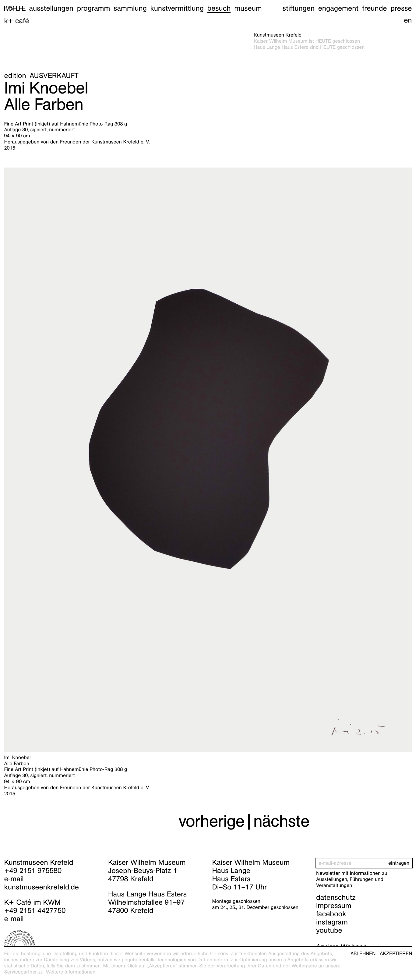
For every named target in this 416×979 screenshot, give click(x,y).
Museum (248, 8)
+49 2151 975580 (33, 870)
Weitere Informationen (71, 972)
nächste (281, 821)
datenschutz (336, 897)
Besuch (219, 8)
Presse (401, 8)
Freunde (374, 8)
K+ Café (16, 20)
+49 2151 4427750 (35, 910)
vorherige (211, 821)
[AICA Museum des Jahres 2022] (52, 945)
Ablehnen (363, 954)
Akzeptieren (396, 954)
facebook (331, 913)
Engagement (338, 8)
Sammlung (130, 8)
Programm (93, 8)
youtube (329, 930)
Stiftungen (299, 8)
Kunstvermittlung (177, 8)
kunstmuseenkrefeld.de (41, 887)
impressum (333, 905)
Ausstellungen (51, 8)
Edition (15, 75)
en (408, 20)
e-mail (14, 878)
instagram (332, 922)
